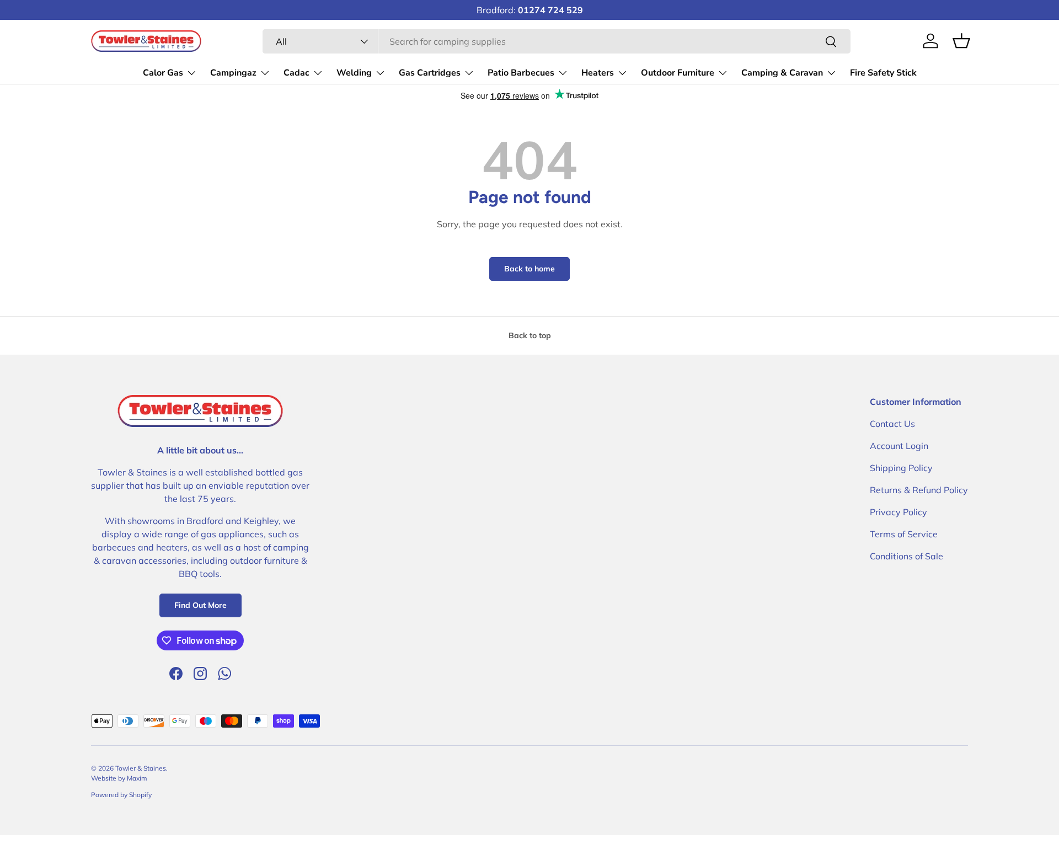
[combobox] (557, 41)
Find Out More (200, 605)
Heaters (597, 73)
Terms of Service (904, 533)
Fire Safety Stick (883, 73)
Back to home (529, 269)
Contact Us (892, 423)
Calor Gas (163, 73)
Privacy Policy (898, 511)
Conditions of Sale (906, 556)
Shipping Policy (901, 467)
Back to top (530, 335)
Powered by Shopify (121, 794)
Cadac (296, 73)
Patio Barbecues (521, 73)
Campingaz (233, 73)
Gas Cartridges (430, 73)
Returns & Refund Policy (919, 489)
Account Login (899, 445)
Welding (354, 73)
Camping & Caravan (782, 73)
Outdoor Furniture (677, 73)
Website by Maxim (119, 778)
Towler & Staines (140, 768)
